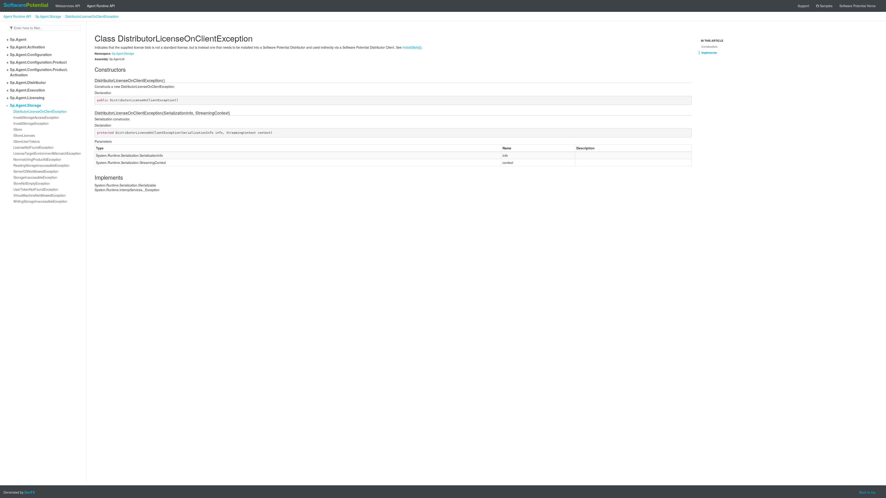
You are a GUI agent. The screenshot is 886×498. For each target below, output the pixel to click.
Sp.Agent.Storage (48, 16)
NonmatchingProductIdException (37, 159)
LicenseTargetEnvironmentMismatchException (47, 153)
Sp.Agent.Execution (27, 90)
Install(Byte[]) (412, 47)
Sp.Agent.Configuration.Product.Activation (39, 72)
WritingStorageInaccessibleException (40, 201)
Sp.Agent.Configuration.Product (38, 62)
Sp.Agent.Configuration (31, 54)
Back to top (867, 492)
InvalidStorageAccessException (36, 117)
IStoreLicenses (24, 135)
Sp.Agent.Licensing (27, 97)
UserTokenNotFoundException (35, 189)
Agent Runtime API (101, 5)
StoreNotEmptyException (31, 183)
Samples (825, 5)
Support (803, 5)
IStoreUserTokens (26, 141)
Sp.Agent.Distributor (28, 82)
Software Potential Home (857, 5)
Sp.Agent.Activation (27, 47)
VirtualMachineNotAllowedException (39, 195)
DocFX (29, 492)
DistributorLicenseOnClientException (92, 16)
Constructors (709, 46)
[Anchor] (92, 69)
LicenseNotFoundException (33, 147)
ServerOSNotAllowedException (35, 171)
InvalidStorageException (31, 123)
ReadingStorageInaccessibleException (41, 165)
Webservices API (67, 5)
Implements (709, 52)
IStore (17, 129)
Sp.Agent (18, 39)
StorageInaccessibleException (35, 177)
